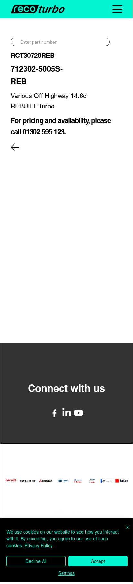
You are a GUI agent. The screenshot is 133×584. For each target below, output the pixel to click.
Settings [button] (66, 573)
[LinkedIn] (67, 413)
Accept (98, 561)
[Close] (123, 531)
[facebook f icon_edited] (55, 413)
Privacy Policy (38, 545)
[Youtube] (78, 413)
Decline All (36, 561)
